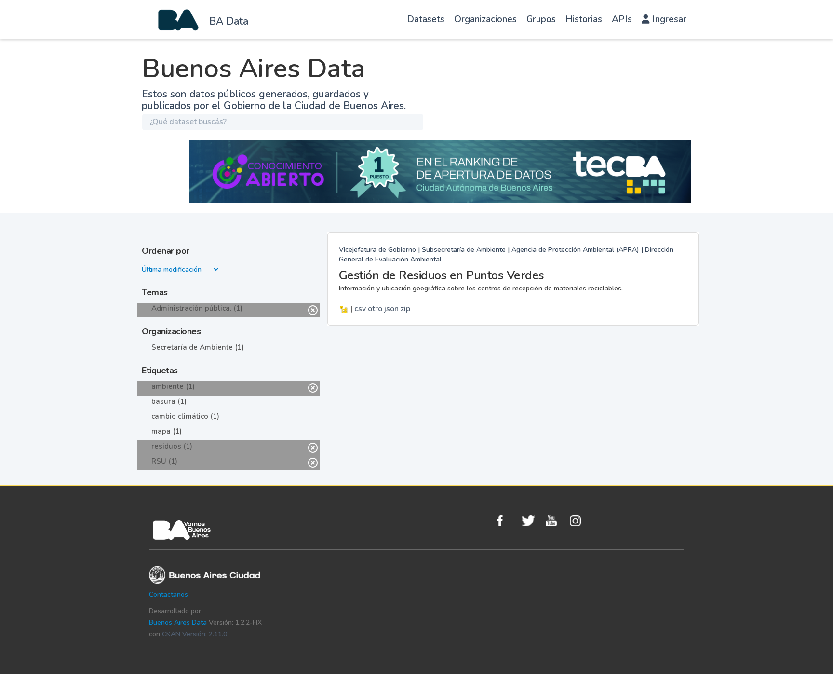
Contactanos (168, 594)
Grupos (541, 19)
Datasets (425, 19)
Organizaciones (485, 19)
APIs (622, 19)
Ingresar (668, 19)
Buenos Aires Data (178, 622)
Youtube (555, 520)
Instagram (579, 520)
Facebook (507, 520)
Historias (583, 19)
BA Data (228, 21)
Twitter (531, 520)
